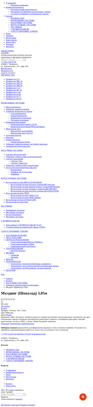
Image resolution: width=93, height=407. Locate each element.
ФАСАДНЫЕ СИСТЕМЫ (21, 23)
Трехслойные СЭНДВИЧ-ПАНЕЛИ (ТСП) (23, 225)
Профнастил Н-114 (13, 99)
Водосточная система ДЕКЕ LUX (25, 195)
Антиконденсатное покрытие (18, 146)
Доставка (9, 44)
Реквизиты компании (19, 5)
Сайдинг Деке (16, 161)
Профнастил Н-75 (13, 97)
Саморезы (15, 255)
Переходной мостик (19, 116)
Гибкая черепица (13, 140)
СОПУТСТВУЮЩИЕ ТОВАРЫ (24, 31)
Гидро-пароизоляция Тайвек (22, 244)
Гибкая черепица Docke (20, 142)
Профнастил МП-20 (14, 86)
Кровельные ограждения (21, 118)
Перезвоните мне (38, 334)
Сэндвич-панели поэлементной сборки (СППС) (26, 227)
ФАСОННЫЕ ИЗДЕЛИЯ (16, 235)
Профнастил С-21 (13, 88)
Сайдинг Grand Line (19, 163)
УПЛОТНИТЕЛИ (13, 262)
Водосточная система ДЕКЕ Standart (26, 198)
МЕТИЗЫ (10, 253)
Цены (8, 33)
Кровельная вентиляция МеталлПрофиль (28, 127)
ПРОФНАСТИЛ (17, 18)
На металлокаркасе (14, 215)
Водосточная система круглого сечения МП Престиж (33, 185)
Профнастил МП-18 (14, 83)
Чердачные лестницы (14, 217)
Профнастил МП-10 (14, 81)
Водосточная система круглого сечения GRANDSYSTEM (35, 191)
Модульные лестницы (15, 212)
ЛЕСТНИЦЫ (16, 27)
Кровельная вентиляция (16, 122)
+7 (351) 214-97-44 (8, 62)
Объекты (9, 36)
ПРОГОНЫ (11, 270)
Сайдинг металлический (16, 154)
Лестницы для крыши (20, 120)
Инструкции (11, 38)
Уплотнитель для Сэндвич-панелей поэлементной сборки (34, 266)
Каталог (9, 16)
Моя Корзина (7, 69)
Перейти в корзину (27, 405)
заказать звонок (7, 51)
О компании (11, 3)
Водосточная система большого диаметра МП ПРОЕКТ (34, 189)
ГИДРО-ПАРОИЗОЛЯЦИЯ (17, 240)
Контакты (10, 47)
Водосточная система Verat (17, 202)
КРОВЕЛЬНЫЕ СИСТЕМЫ (22, 20)
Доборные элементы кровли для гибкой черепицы (26, 144)
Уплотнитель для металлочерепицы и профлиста (31, 264)
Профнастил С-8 (12, 79)
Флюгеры (10, 138)
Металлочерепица (13, 107)
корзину (19, 399)
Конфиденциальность (15, 7)
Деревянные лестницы (15, 210)
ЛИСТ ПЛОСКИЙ (13, 238)
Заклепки (14, 257)
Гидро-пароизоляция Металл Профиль (26, 242)
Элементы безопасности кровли (19, 111)
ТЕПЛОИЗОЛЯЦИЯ (14, 248)
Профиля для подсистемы (21, 172)
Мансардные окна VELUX (22, 133)
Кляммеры (15, 174)
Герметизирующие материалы (23, 246)
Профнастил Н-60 (13, 94)
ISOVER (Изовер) (18, 251)
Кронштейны (16, 170)
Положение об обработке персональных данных (31, 12)
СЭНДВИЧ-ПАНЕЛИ (20, 29)
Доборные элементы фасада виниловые (22, 165)
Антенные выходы (13, 135)
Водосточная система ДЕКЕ (17, 193)
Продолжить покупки (10, 405)
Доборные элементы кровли (17, 109)
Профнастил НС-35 (14, 90)
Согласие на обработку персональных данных (30, 14)
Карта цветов (11, 40)
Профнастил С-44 (13, 92)
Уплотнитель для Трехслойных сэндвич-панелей (31, 268)
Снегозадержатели (18, 114)
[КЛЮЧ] (5, 53)
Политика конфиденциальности (24, 9)
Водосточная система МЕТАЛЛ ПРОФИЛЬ (24, 182)
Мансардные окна (13, 129)
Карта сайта (11, 42)
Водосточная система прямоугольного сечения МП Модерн (35, 187)
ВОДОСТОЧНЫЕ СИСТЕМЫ (23, 25)
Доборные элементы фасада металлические (24, 157)
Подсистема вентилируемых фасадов (21, 168)
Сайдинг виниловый (14, 159)
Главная (9, 279)
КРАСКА (9, 259)
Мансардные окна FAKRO (22, 131)
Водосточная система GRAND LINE (21, 200)
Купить (4, 308)
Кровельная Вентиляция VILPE (24, 124)
